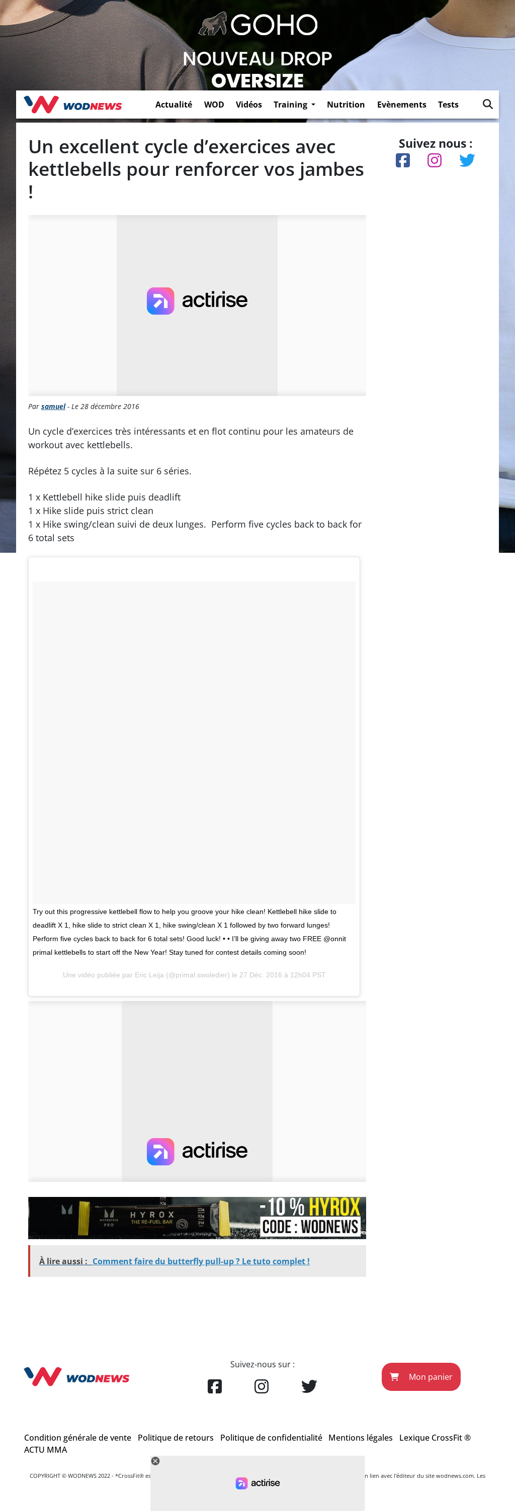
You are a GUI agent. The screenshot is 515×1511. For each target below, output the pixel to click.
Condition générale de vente (77, 1437)
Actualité (173, 104)
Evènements (401, 104)
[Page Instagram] (261, 1386)
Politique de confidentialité (271, 1437)
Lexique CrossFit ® (435, 1437)
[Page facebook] (215, 1386)
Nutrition (346, 104)
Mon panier (430, 1376)
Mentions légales (360, 1437)
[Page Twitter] (309, 1386)
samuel (53, 406)
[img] (488, 104)
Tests (448, 104)
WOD (214, 104)
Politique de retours (176, 1437)
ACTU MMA (45, 1449)
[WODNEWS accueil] (72, 104)
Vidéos (249, 104)
